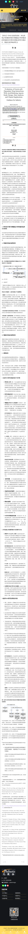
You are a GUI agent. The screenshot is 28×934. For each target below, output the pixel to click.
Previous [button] (0, 915)
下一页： (23, 862)
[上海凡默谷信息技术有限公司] (14, 6)
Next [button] (27, 915)
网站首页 (20, 30)
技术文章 (25, 30)
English (21, 1)
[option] (14, 17)
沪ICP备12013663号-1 (18, 930)
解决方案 (23, 10)
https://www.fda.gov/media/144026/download (10, 84)
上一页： (5, 862)
